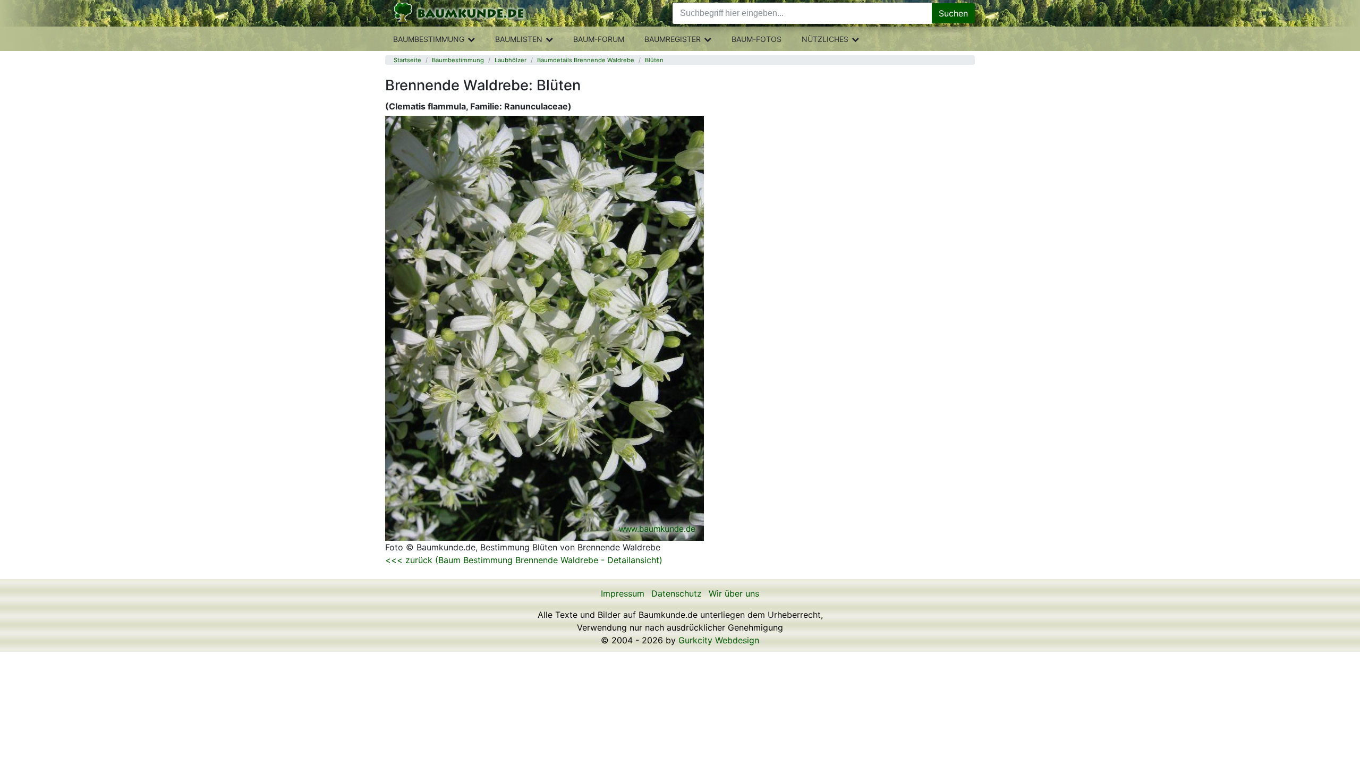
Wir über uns (734, 593)
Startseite (407, 60)
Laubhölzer (510, 60)
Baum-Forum (598, 39)
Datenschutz (676, 593)
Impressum (622, 593)
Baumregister (672, 39)
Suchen (953, 13)
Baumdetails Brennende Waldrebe (585, 60)
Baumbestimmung (428, 39)
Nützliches (825, 39)
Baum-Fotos (756, 39)
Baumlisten (518, 39)
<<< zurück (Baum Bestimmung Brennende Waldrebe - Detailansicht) (523, 560)
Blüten (654, 60)
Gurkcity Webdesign (718, 640)
